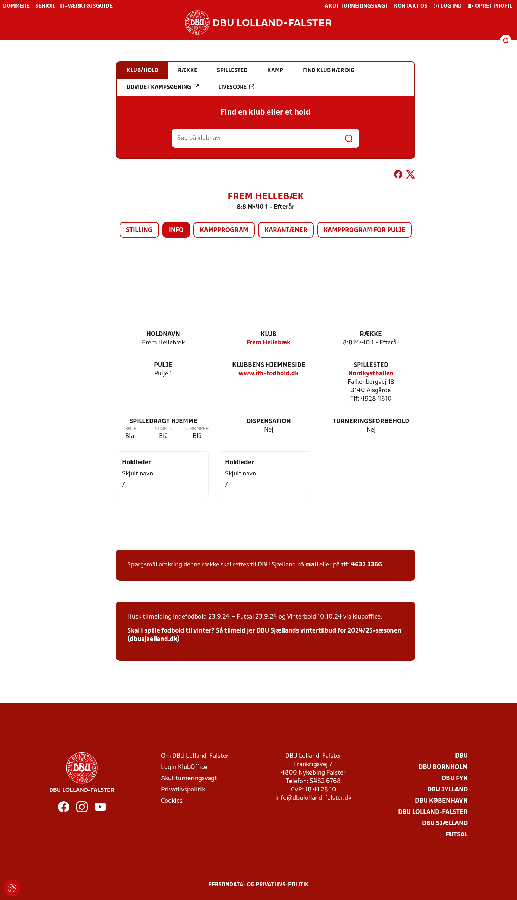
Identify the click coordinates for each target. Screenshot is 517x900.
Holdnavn (163, 334)
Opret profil (493, 6)
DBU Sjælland (445, 824)
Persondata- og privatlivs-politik (258, 884)
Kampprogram (224, 230)
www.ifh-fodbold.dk (268, 374)
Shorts (163, 429)
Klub (268, 334)
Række (371, 334)
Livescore (232, 87)
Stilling (139, 230)
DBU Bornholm (443, 767)
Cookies (172, 801)
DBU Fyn (455, 779)
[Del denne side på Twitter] (410, 175)
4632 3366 (366, 565)
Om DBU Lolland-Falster (195, 756)
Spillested (370, 365)
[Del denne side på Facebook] (398, 175)
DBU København (441, 801)
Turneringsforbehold (371, 422)
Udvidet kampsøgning (159, 87)
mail (311, 565)
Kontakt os (410, 6)
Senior (45, 6)
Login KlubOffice (184, 767)
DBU (461, 756)
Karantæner (285, 230)
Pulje (163, 365)
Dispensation (269, 422)
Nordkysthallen (371, 374)
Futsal (457, 835)
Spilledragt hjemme (163, 422)
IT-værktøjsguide (86, 6)
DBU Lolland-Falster (433, 812)
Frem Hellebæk (269, 343)
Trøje (129, 429)
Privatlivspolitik (183, 790)
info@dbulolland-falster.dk (313, 798)
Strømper (197, 429)
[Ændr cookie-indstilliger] (12, 888)
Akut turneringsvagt (356, 6)
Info (176, 230)
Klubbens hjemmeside (268, 365)
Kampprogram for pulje (365, 230)
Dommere (16, 6)
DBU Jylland (447, 790)
